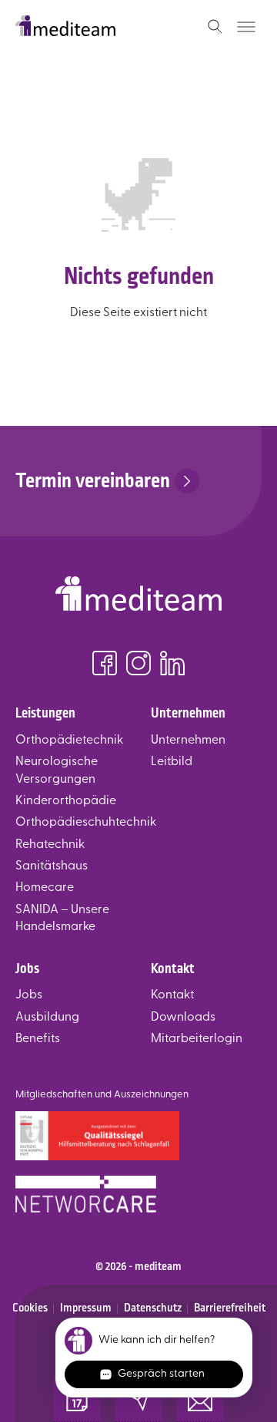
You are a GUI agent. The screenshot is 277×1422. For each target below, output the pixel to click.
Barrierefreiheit (229, 1308)
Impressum (86, 1308)
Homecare (44, 888)
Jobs (28, 995)
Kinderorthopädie (65, 801)
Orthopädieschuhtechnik (85, 823)
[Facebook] (104, 666)
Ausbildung (47, 1017)
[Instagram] (138, 666)
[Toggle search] (215, 27)
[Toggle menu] (246, 27)
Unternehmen (188, 740)
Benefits (37, 1039)
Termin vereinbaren (92, 481)
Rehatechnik (50, 845)
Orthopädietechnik (69, 740)
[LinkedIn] (172, 666)
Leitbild (171, 762)
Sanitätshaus (51, 866)
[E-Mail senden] (138, 1399)
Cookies (30, 1308)
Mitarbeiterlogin (196, 1039)
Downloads (183, 1017)
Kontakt (172, 995)
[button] (77, 1399)
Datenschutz (153, 1308)
